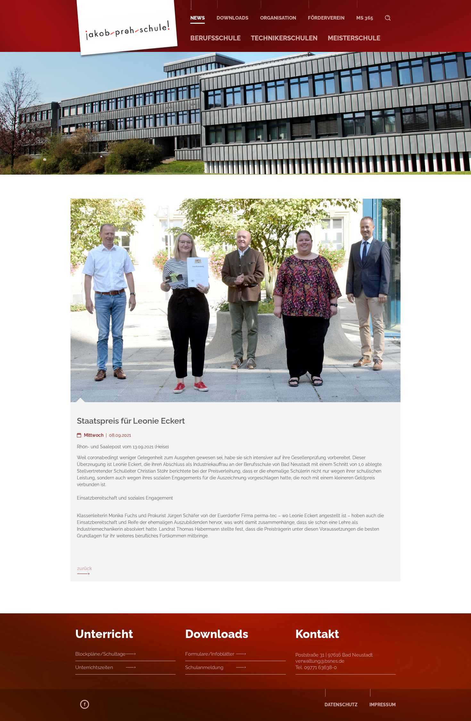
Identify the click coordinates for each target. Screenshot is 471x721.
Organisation (278, 18)
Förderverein (326, 18)
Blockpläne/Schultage (100, 654)
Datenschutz (341, 704)
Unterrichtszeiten (94, 667)
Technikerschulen (284, 38)
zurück (84, 568)
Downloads (232, 18)
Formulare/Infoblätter (209, 654)
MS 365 (364, 18)
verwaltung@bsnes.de (319, 661)
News (197, 18)
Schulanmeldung (204, 667)
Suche (388, 12)
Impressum (382, 704)
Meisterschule (354, 38)
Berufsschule (215, 38)
